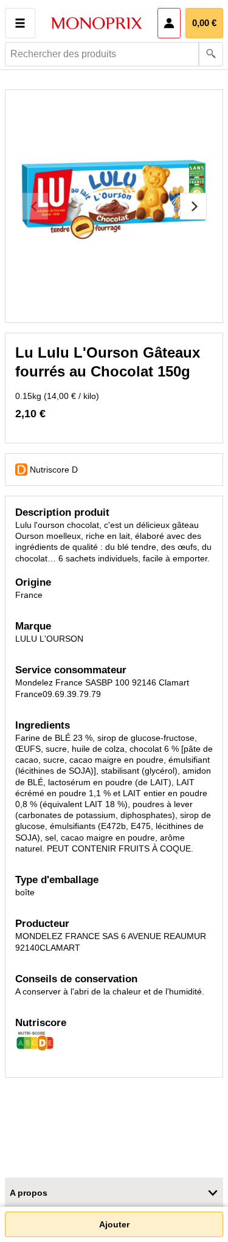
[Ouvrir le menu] (20, 23)
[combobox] (114, 54)
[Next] (193, 206)
